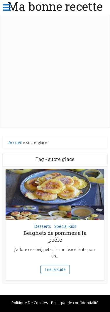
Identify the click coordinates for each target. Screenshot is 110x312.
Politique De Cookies (29, 302)
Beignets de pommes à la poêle (55, 236)
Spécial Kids (65, 226)
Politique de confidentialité (75, 302)
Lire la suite (55, 269)
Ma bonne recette (55, 6)
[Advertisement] (55, 73)
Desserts (42, 226)
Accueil (15, 142)
